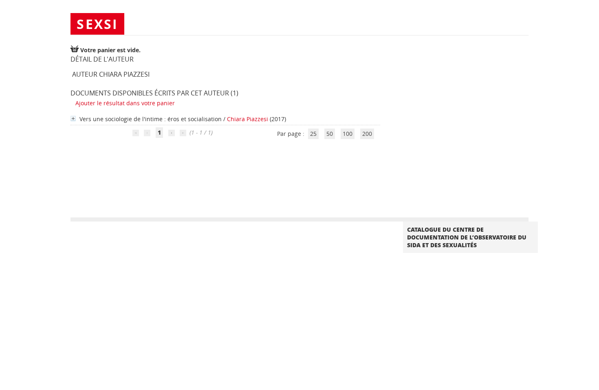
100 (347, 133)
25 (313, 133)
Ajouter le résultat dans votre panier (125, 103)
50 (329, 133)
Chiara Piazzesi (247, 119)
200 (367, 133)
